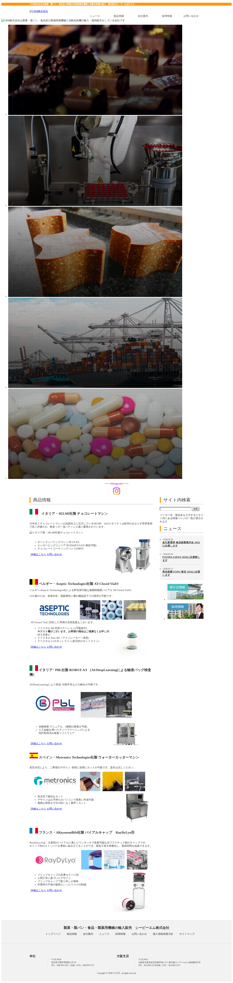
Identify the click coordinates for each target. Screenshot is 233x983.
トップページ (53, 934)
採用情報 (167, 16)
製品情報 (119, 16)
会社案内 (143, 16)
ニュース (95, 16)
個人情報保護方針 (163, 934)
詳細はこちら (38, 554)
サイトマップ (187, 934)
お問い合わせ (191, 16)
